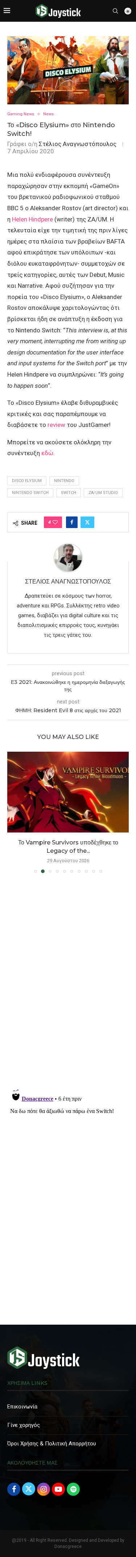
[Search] (115, 10)
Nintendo (64, 480)
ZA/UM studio (103, 492)
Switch (68, 492)
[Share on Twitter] (87, 522)
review (56, 424)
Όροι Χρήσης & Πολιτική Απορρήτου (51, 1443)
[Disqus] (68, 983)
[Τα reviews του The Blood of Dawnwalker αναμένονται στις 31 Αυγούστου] (68, 792)
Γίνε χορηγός (23, 1425)
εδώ (47, 453)
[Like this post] (55, 522)
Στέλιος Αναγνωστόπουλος (77, 144)
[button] (13, 812)
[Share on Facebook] (72, 522)
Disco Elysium (27, 480)
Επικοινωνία (22, 1406)
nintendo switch (30, 492)
